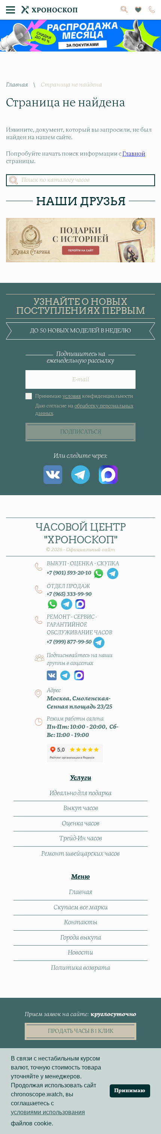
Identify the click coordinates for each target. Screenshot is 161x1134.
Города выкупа (80, 938)
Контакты (80, 922)
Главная (17, 85)
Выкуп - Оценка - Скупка (83, 563)
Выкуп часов (80, 808)
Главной (133, 154)
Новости (80, 953)
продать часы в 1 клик (80, 1031)
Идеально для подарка (80, 793)
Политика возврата (80, 968)
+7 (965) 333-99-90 (69, 594)
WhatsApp (98, 573)
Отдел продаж (68, 586)
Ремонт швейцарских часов (80, 854)
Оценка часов (81, 824)
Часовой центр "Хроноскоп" (81, 536)
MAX (108, 474)
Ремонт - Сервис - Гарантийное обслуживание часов (79, 625)
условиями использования (48, 1112)
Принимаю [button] (129, 1090)
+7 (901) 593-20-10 (69, 573)
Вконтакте (52, 474)
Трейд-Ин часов (80, 838)
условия (72, 396)
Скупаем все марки (81, 907)
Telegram (80, 474)
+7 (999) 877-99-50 (69, 642)
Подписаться (80, 432)
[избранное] (138, 10)
